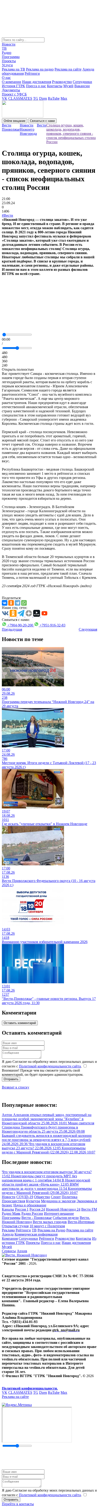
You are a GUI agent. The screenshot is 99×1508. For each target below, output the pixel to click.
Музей (68, 86)
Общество (42, 1197)
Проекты (9, 61)
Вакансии (82, 86)
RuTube (54, 98)
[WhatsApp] (24, 603)
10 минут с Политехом (47, 1226)
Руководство (62, 82)
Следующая (88, 629)
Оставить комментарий (20, 1023)
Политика (69, 1197)
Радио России (32, 1213)
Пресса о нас (36, 86)
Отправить (11, 1079)
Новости (8, 44)
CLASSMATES (20, 98)
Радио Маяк (11, 1213)
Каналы (8, 1209)
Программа (11, 57)
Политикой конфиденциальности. (30, 1388)
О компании (11, 82)
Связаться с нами (42, 121)
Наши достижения (36, 82)
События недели (66, 1218)
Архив (22, 1251)
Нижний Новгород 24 (63, 1209)
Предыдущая (12, 629)
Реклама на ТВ (13, 69)
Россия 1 (22, 1209)
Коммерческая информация (36, 1234)
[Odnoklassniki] (11, 603)
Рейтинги (32, 73)
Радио (6, 53)
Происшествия (13, 1201)
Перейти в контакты (18, 1504)
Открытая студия (15, 1226)
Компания (10, 1238)
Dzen (43, 98)
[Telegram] (17, 603)
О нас (6, 78)
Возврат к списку (15, 1087)
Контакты (54, 86)
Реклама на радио (40, 69)
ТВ (4, 48)
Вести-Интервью (81, 1222)
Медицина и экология (58, 1201)
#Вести (7, 215)
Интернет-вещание (59, 1213)
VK (4, 98)
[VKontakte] (4, 603)
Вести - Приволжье (36, 1218)
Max (64, 98)
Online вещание (14, 121)
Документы (11, 90)
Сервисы (9, 1251)
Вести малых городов (50, 1222)
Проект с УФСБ (14, 94)
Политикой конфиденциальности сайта (50, 1066)
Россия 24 (37, 1209)
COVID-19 (24, 1197)
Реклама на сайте (68, 69)
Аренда (8, 1234)
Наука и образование (29, 1205)
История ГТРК (13, 86)
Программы (11, 1218)
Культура (33, 1201)
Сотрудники (82, 82)
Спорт (56, 1197)
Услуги (7, 65)
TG (35, 98)
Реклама (8, 1230)
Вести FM (89, 1209)
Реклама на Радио (51, 1230)
